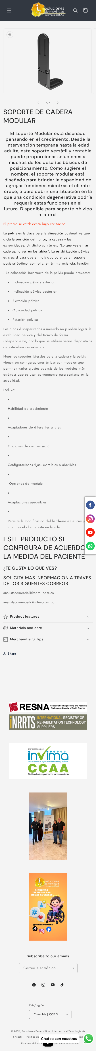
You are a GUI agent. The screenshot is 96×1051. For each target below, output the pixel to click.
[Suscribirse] (72, 968)
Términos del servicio (33, 1043)
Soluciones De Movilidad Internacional (45, 1031)
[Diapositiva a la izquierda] (38, 103)
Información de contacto (65, 1043)
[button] (9, 10)
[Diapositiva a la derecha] (58, 103)
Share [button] (12, 653)
